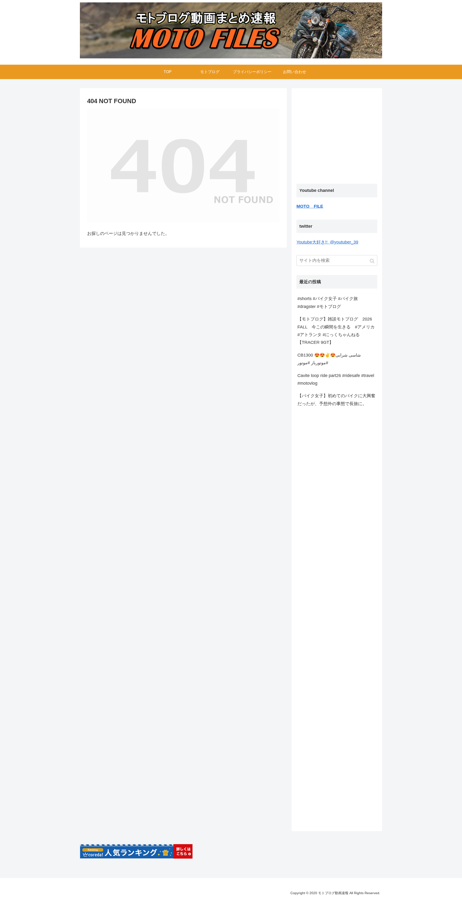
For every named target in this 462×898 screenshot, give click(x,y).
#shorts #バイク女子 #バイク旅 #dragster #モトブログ (327, 302)
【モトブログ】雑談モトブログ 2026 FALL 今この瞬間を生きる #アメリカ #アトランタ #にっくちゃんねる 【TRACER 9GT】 (336, 331)
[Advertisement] (336, 136)
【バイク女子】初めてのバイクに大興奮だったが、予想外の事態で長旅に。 (336, 399)
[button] (372, 261)
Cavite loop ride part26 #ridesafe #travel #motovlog (335, 379)
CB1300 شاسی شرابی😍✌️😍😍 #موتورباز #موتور (329, 359)
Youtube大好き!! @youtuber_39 (327, 242)
